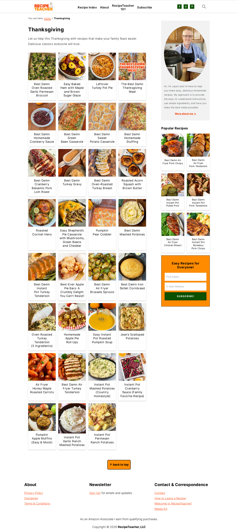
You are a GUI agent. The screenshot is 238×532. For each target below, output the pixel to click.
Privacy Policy (33, 493)
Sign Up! (95, 493)
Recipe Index (87, 7)
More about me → (185, 113)
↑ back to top (119, 464)
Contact (159, 493)
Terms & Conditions (37, 503)
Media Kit (160, 509)
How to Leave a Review (170, 498)
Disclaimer (31, 498)
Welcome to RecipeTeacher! (173, 503)
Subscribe (144, 7)
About (104, 7)
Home (47, 18)
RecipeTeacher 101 (123, 7)
